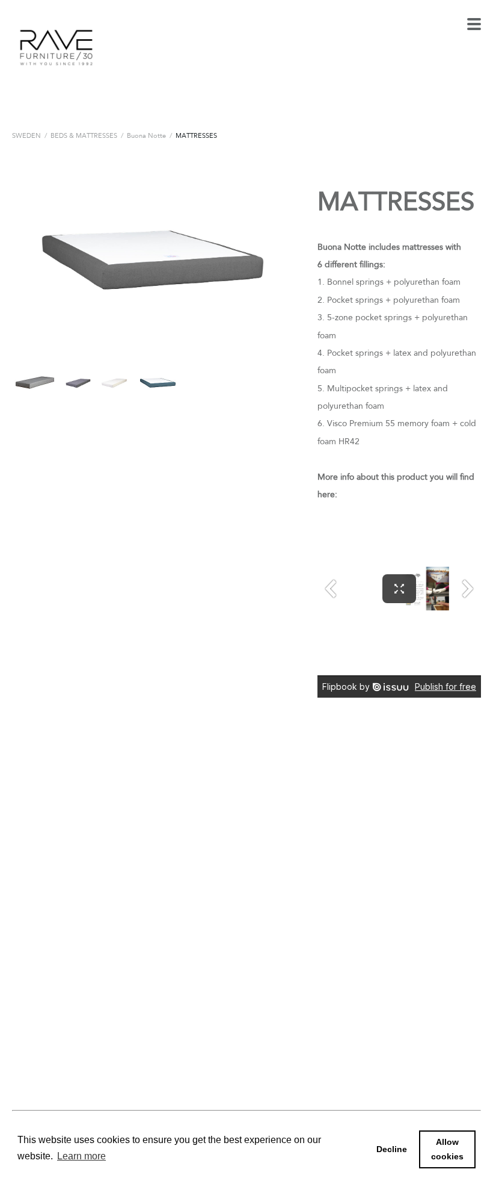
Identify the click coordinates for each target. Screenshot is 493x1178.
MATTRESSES (196, 135)
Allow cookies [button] (447, 1149)
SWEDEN (26, 135)
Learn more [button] (81, 1156)
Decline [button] (391, 1149)
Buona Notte (146, 135)
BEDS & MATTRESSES (84, 135)
